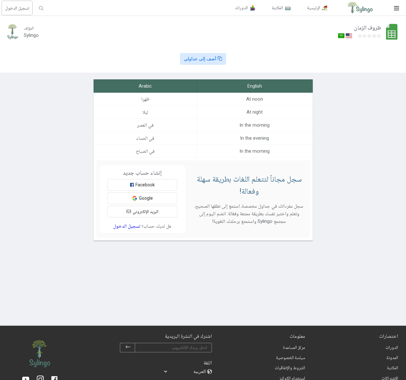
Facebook (145, 184)
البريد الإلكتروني (145, 211)
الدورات (391, 347)
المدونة (392, 357)
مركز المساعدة (294, 347)
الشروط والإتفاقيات (290, 367)
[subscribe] (128, 347)
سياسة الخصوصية (290, 357)
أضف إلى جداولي (201, 58)
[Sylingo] (360, 8)
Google (146, 198)
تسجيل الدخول (17, 7)
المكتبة (392, 367)
